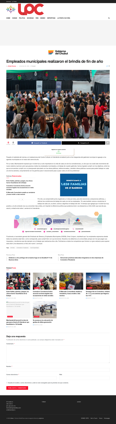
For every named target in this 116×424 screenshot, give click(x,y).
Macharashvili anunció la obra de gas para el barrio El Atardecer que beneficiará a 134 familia (17, 322)
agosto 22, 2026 (11, 326)
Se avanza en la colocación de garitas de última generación (43, 321)
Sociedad (30, 18)
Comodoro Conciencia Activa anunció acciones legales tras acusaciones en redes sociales (20, 187)
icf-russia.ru (9, 402)
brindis (13, 247)
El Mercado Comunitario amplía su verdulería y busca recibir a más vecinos (20, 193)
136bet (44, 402)
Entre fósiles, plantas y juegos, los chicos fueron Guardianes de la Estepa (19, 182)
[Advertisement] (58, 33)
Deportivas (51, 18)
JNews (12, 418)
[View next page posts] (22, 199)
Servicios (8, 1)
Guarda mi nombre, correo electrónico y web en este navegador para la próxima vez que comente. (38, 383)
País (37, 18)
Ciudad (14, 18)
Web (60, 374)
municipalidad (34, 247)
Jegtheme (41, 418)
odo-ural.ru (9, 404)
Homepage (107, 418)
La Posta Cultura (63, 18)
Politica (22, 18)
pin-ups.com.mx (10, 406)
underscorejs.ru (10, 410)
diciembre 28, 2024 (24, 66)
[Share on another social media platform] (108, 143)
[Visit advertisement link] (58, 53)
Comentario (10, 344)
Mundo (42, 18)
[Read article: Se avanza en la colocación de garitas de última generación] (45, 309)
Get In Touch (94, 418)
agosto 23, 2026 (11, 298)
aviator (79, 402)
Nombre (9, 366)
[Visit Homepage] (25, 9)
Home (8, 18)
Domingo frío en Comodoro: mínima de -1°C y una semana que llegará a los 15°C (98, 293)
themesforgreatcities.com (13, 408)
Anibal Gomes (12, 66)
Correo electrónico (12, 374)
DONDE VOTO (85, 418)
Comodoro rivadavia (22, 247)
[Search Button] (109, 18)
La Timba (14, 1)
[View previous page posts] (19, 199)
